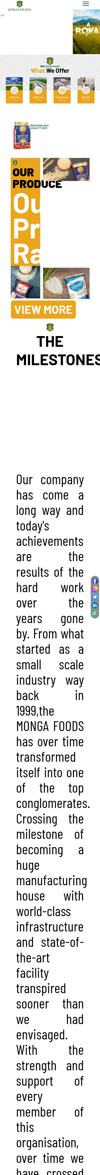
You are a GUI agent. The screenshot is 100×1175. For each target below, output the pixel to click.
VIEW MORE (43, 309)
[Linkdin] (95, 605)
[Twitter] (95, 597)
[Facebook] (95, 581)
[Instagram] (95, 589)
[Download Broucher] (95, 613)
